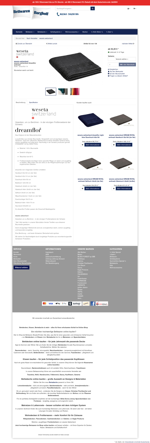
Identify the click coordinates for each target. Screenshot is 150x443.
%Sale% (113, 254)
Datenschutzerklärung (53, 256)
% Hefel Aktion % (97, 32)
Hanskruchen (45, 374)
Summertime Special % (118, 261)
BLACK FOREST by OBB (86, 256)
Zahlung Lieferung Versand (55, 259)
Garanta (77, 374)
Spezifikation (33, 102)
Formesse (37, 401)
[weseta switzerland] (25, 53)
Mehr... (80, 298)
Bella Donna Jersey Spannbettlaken (74, 399)
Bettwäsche (42, 32)
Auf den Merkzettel (116, 71)
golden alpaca (82, 287)
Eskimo (80, 272)
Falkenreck (55, 374)
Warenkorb (17, 254)
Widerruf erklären (21, 267)
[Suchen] (92, 8)
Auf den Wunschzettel (117, 73)
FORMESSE (82, 281)
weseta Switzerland (69, 422)
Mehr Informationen (93, 145)
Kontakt (16, 252)
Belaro (80, 254)
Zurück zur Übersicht (24, 43)
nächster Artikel (127, 43)
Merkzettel (17, 259)
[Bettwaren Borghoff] (31, 13)
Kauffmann (69, 374)
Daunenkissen (26, 368)
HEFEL (80, 292)
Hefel (37, 374)
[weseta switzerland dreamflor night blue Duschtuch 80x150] (91, 120)
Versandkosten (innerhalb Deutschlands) (137, 442)
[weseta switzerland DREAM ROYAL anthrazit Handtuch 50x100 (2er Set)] (122, 120)
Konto (15, 256)
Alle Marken (82, 252)
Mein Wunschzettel (20, 261)
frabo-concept (65, 435)
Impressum (49, 252)
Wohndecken (31, 415)
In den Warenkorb (128, 64)
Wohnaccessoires (71, 32)
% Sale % (109, 32)
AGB (47, 254)
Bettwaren (29, 32)
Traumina (30, 374)
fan (79, 276)
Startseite (19, 32)
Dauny (80, 267)
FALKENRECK (83, 274)
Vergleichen (113, 69)
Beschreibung (20, 102)
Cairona (80, 261)
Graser (80, 289)
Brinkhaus (81, 259)
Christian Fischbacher (85, 263)
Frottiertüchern (53, 422)
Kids (111, 265)
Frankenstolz (82, 283)
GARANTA (81, 285)
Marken (85, 32)
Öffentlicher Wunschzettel (22, 263)
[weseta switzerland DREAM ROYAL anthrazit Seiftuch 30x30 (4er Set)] (91, 164)
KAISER (80, 296)
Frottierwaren (46, 415)
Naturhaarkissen (70, 368)
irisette (80, 294)
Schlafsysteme (55, 32)
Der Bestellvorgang (52, 263)
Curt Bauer (81, 265)
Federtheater (82, 278)
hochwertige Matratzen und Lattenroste (55, 409)
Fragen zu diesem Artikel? (118, 76)
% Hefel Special (115, 252)
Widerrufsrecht (51, 261)
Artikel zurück (52, 43)
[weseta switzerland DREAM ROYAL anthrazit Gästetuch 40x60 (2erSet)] (122, 164)
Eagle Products (83, 270)
